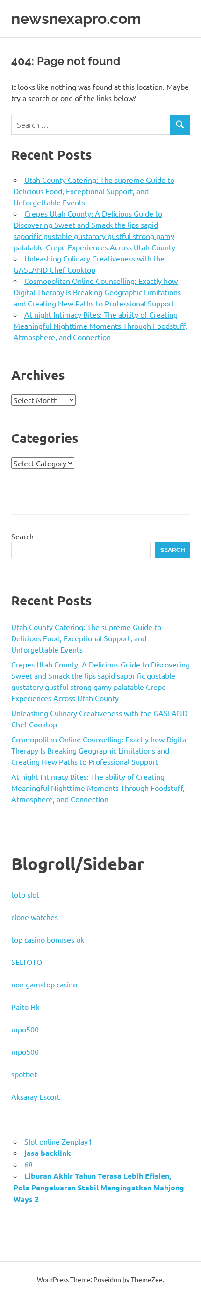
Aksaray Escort (35, 1096)
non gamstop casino (44, 984)
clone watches (34, 916)
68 (28, 1164)
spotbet (24, 1074)
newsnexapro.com (76, 18)
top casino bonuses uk (47, 939)
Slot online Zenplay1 (58, 1141)
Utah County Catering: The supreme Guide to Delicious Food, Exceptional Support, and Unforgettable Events (94, 191)
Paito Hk (25, 1006)
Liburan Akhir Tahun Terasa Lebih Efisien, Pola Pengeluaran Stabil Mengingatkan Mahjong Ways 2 (99, 1187)
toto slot (25, 894)
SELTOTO (26, 961)
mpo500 (25, 1029)
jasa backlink (47, 1153)
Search (22, 536)
